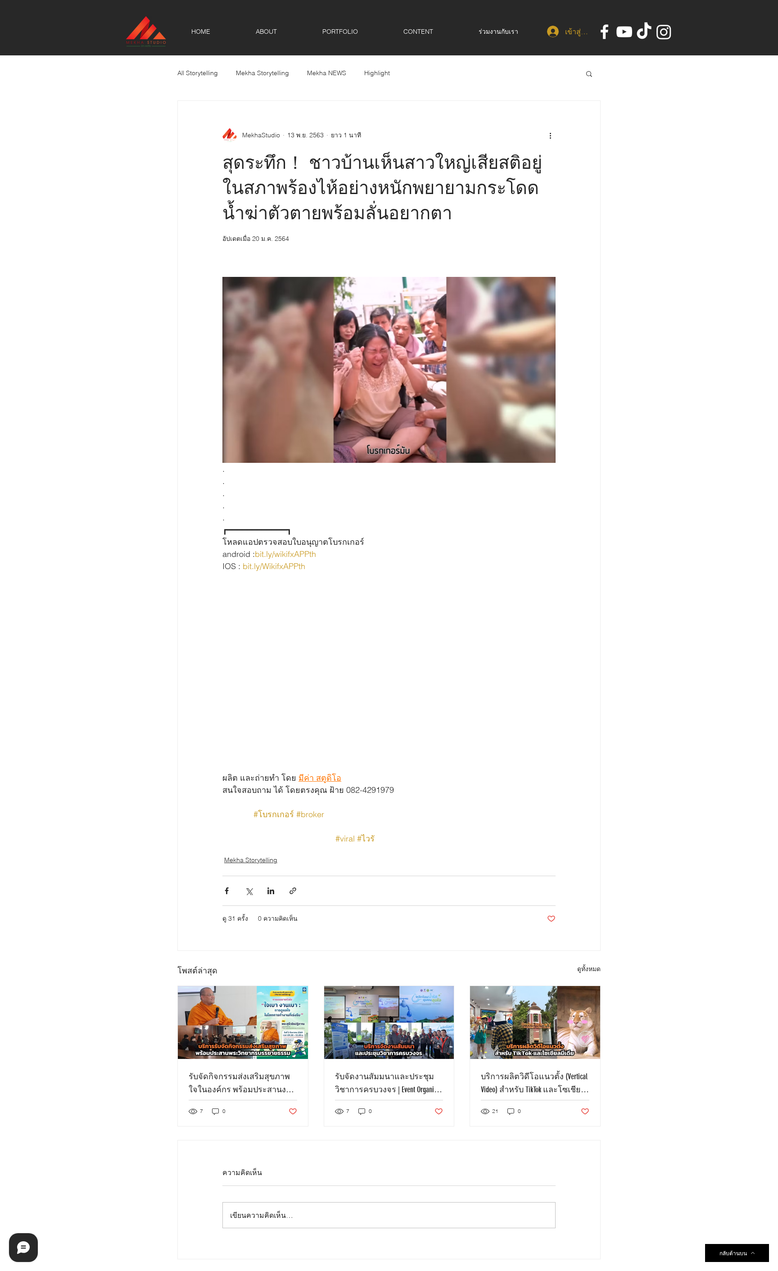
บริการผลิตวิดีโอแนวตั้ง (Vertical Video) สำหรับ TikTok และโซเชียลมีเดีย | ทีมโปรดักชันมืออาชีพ (534, 1084)
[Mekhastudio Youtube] (624, 31)
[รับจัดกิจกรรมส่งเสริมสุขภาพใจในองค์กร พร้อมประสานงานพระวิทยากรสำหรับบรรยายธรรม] (243, 1022)
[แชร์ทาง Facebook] (226, 891)
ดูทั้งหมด (589, 969)
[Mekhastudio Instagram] (664, 31)
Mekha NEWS (326, 73)
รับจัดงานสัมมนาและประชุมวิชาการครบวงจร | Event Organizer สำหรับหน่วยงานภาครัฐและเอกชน (388, 1084)
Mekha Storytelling (262, 73)
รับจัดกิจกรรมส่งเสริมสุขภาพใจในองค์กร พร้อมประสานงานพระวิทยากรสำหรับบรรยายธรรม (242, 1084)
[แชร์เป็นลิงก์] (293, 891)
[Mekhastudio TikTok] (644, 31)
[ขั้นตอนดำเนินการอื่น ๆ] (550, 135)
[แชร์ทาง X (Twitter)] (248, 891)
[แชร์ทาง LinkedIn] (271, 891)
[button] (589, 73)
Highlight (377, 73)
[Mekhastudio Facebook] (604, 31)
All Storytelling (197, 73)
